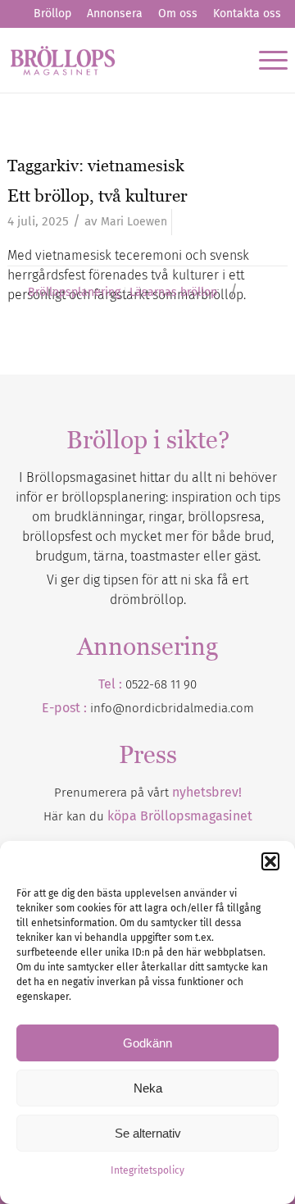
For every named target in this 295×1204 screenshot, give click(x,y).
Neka (148, 1088)
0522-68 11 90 (161, 684)
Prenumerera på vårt (148, 792)
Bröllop (52, 13)
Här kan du (147, 816)
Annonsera (115, 13)
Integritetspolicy (147, 1170)
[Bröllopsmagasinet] (119, 60)
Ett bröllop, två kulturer (97, 195)
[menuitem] (52, 14)
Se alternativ (148, 1133)
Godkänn (147, 1043)
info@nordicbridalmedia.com (172, 708)
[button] (270, 861)
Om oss (177, 13)
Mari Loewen (134, 222)
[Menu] (265, 60)
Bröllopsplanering (74, 292)
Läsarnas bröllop (173, 292)
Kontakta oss (247, 13)
